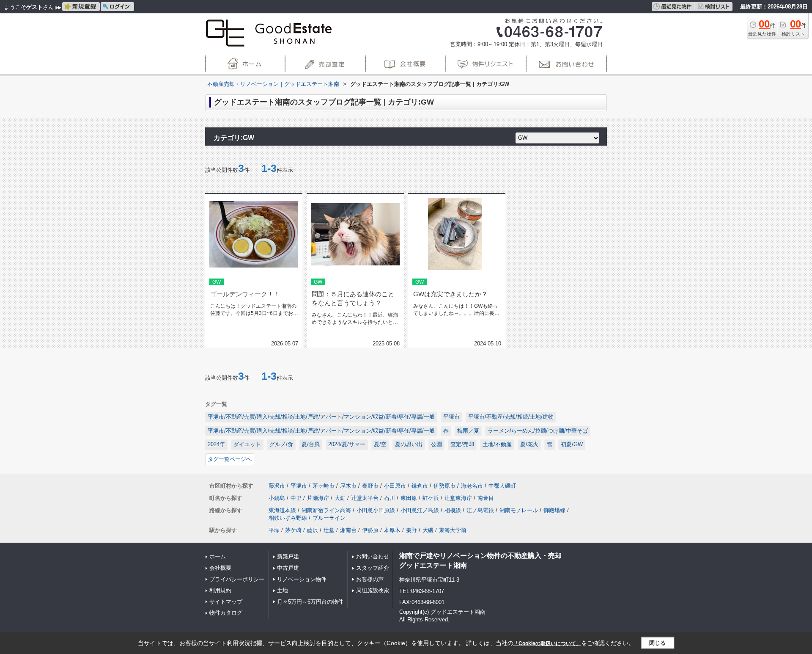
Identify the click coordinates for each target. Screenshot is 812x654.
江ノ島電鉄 (480, 510)
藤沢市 (277, 486)
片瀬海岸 (318, 498)
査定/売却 (462, 444)
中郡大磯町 (502, 486)
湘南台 (348, 530)
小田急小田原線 (376, 510)
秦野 (411, 530)
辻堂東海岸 (458, 498)
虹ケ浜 (430, 498)
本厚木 (392, 530)
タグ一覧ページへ (230, 459)
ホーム (217, 556)
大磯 (427, 530)
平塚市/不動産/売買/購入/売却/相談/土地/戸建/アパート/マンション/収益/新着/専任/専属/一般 (321, 417)
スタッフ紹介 (372, 568)
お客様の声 (370, 579)
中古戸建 (288, 568)
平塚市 (451, 417)
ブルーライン (329, 518)
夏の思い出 (408, 444)
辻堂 (329, 530)
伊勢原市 (444, 486)
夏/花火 (529, 444)
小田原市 (395, 486)
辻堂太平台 (365, 498)
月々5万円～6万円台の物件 (310, 602)
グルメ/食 (281, 444)
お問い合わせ (372, 556)
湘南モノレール (518, 510)
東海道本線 (282, 510)
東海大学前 (452, 530)
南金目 (485, 498)
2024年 (216, 444)
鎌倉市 (419, 486)
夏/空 (380, 444)
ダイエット (247, 444)
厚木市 (348, 486)
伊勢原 (370, 530)
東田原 (409, 498)
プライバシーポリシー (236, 579)
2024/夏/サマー (346, 444)
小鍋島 (277, 498)
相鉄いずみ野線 (288, 518)
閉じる (657, 643)
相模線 (452, 510)
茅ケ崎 (293, 530)
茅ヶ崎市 (324, 486)
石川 (389, 498)
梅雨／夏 (468, 431)
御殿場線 (554, 510)
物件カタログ (225, 613)
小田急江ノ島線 (420, 510)
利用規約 (220, 590)
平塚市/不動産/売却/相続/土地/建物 (511, 417)
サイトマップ (225, 602)
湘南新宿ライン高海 (326, 510)
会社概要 (220, 568)
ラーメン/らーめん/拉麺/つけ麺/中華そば (538, 431)
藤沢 (312, 530)
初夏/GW (572, 444)
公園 (436, 444)
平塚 (274, 530)
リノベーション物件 (301, 579)
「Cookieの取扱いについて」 (547, 643)
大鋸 (340, 498)
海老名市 (472, 486)
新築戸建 (288, 556)
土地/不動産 (497, 444)
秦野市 (370, 486)
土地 (282, 590)
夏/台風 (311, 444)
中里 (296, 498)
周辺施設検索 (372, 590)
